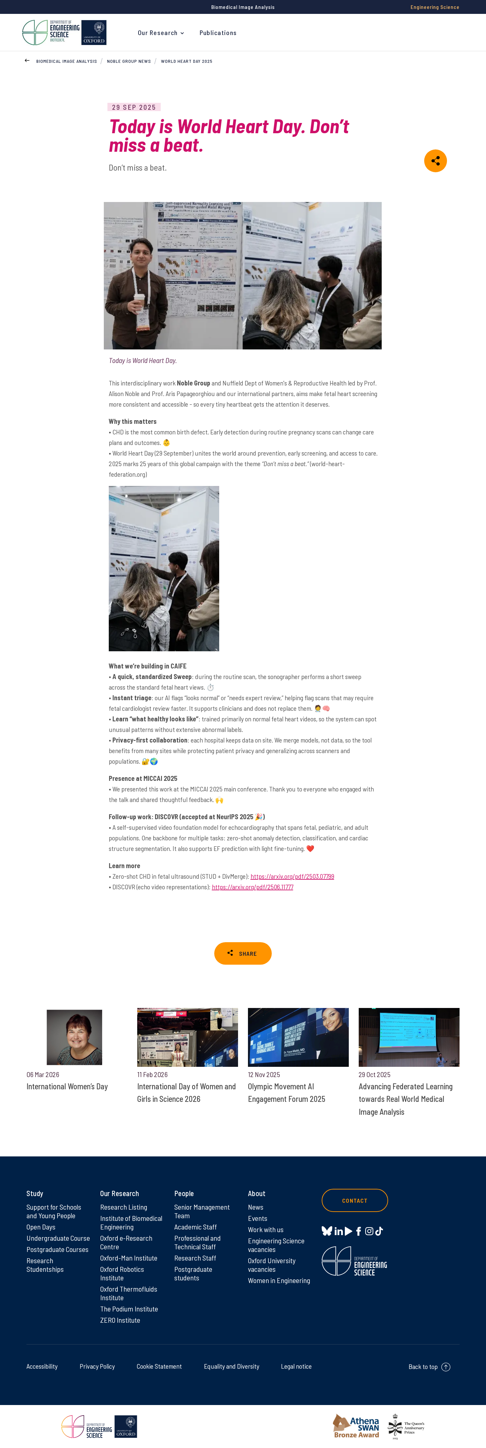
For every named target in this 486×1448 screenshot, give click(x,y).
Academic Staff (195, 1226)
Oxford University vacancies (272, 1264)
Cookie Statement (159, 1366)
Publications (218, 32)
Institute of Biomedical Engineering (131, 1222)
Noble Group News (129, 61)
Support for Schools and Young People (53, 1211)
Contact (355, 1200)
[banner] (64, 32)
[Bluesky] (327, 1231)
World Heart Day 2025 (187, 61)
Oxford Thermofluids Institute (128, 1293)
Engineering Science (435, 7)
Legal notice (296, 1366)
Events (257, 1218)
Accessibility (42, 1366)
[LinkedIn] (338, 1230)
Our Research (158, 32)
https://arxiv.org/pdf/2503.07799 (292, 876)
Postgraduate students (193, 1273)
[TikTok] (379, 1230)
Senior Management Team (202, 1211)
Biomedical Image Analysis (66, 61)
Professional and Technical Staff (197, 1242)
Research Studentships (45, 1264)
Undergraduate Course (58, 1237)
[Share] (435, 160)
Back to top (423, 1366)
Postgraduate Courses (57, 1249)
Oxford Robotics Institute (122, 1273)
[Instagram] (369, 1230)
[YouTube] (348, 1230)
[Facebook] (358, 1230)
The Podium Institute (129, 1308)
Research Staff (195, 1257)
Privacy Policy (97, 1366)
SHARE (248, 953)
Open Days (41, 1226)
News (255, 1206)
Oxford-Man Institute (128, 1257)
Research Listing (123, 1206)
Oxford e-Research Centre (126, 1242)
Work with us (266, 1229)
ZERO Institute (120, 1319)
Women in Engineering (279, 1280)
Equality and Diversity (231, 1366)
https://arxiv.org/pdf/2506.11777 (252, 887)
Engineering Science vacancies (276, 1244)
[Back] (27, 59)
